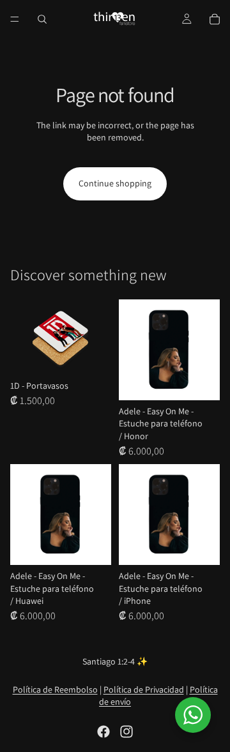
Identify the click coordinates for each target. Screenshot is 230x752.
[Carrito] (215, 19)
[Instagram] (126, 731)
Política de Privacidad (143, 689)
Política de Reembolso (55, 689)
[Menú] (14, 19)
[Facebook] (103, 731)
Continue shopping (115, 183)
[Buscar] (42, 19)
